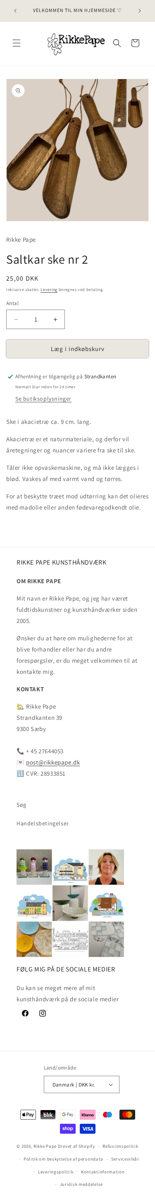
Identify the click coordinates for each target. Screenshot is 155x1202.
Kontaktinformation (103, 1172)
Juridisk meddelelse (81, 1184)
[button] (16, 43)
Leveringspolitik (55, 1172)
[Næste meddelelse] (140, 11)
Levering (49, 289)
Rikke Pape (45, 1146)
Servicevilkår (125, 1159)
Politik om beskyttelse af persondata (63, 1159)
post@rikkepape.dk (53, 762)
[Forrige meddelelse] (15, 11)
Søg (21, 804)
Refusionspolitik (120, 1146)
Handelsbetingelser (43, 823)
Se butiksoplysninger (43, 398)
